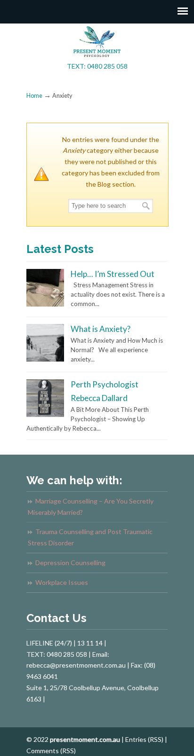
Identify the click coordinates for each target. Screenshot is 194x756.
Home (34, 95)
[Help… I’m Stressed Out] (45, 304)
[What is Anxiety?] (45, 359)
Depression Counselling (70, 563)
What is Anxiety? (100, 329)
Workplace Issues (61, 582)
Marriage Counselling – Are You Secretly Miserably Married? (91, 506)
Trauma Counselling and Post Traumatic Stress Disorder (90, 537)
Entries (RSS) (144, 739)
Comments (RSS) (51, 751)
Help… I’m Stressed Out (112, 274)
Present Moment (97, 41)
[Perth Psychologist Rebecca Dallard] (45, 414)
